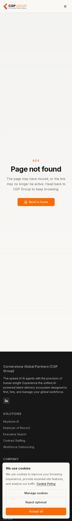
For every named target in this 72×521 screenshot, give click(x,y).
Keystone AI (11, 421)
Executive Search (14, 434)
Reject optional (36, 502)
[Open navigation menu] (65, 6)
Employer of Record (16, 428)
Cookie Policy (46, 483)
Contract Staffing (14, 440)
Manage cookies (36, 493)
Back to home (38, 202)
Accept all (36, 511)
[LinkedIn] (6, 401)
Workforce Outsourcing (18, 447)
